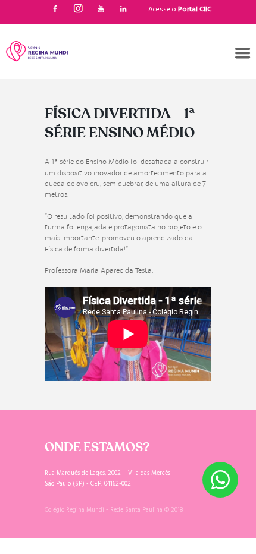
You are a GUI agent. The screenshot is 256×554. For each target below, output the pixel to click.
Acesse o (179, 9)
